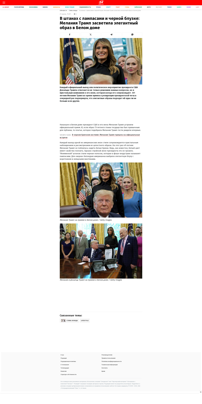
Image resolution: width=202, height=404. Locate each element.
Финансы (56, 7)
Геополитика (19, 7)
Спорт (108, 7)
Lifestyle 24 (63, 10)
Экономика (33, 7)
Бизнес (45, 7)
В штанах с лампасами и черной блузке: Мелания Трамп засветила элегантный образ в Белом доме (110, 10)
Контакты (105, 368)
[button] (70, 34)
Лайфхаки (138, 7)
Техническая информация (110, 364)
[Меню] (4, 3)
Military (159, 7)
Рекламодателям (107, 355)
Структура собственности (68, 374)
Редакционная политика (68, 361)
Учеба (127, 7)
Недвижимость (85, 7)
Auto (149, 7)
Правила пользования (108, 358)
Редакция (64, 358)
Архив (103, 371)
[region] (101, 399)
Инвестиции (69, 7)
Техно (169, 7)
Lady (197, 7)
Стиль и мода (73, 10)
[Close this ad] (200, 392)
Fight (118, 7)
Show (189, 7)
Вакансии (63, 371)
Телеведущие (65, 368)
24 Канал (6, 7)
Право (98, 7)
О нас (62, 355)
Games (179, 7)
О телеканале (65, 364)
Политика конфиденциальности (112, 361)
